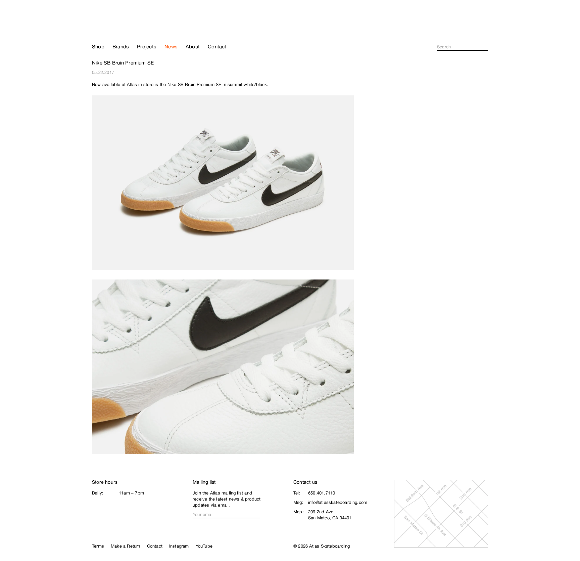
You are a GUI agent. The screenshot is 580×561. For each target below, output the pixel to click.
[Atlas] (115, 27)
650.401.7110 (321, 492)
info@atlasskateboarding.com (337, 502)
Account (485, 30)
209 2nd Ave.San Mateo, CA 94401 (330, 514)
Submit (486, 47)
